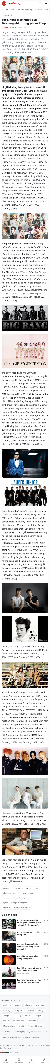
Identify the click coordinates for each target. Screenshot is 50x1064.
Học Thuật (40, 1005)
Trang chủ (5, 15)
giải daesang (7, 898)
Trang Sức (7, 1016)
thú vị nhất (17, 888)
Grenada (18, 1005)
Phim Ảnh (20, 10)
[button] (40, 3)
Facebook (35, 1038)
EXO (36, 888)
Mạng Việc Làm (9, 1026)
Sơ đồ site (26, 1038)
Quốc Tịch (7, 1005)
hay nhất (6, 888)
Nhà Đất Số (32, 1021)
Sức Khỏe (38, 10)
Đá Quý (40, 1010)
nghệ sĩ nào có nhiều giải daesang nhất (16, 907)
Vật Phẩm (30, 1010)
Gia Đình (5, 10)
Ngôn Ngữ (7, 1010)
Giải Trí (12, 10)
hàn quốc (28, 888)
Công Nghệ (29, 10)
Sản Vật (6, 1021)
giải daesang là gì (22, 898)
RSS (19, 1038)
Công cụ (13, 1038)
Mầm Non (28, 1005)
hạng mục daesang (28, 893)
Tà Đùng (18, 1016)
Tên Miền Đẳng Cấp (35, 1026)
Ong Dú (38, 1016)
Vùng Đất (28, 1016)
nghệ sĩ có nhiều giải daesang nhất (15, 903)
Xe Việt (21, 1026)
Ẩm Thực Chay (18, 1021)
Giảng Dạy (19, 1010)
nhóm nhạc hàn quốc (10, 893)
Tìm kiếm (5, 1038)
